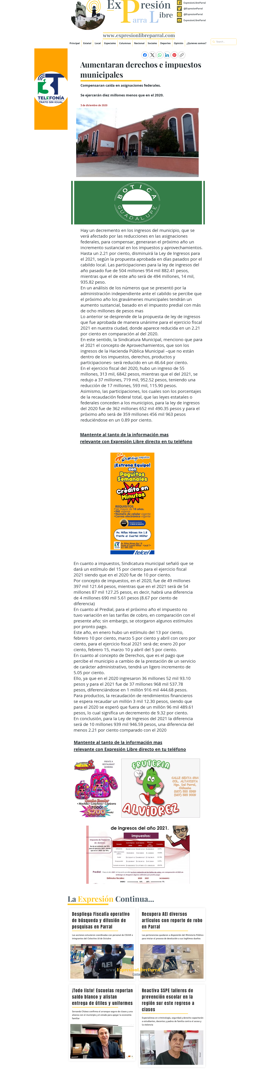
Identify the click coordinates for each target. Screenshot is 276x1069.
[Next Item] (184, 854)
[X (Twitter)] (152, 55)
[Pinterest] (174, 55)
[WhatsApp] (159, 55)
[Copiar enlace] (181, 55)
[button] (109, 43)
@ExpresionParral (193, 8)
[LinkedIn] (167, 55)
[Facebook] (145, 55)
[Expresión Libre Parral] (179, 2)
